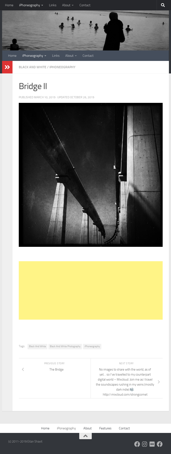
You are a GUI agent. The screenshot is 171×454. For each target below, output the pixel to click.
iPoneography (66, 428)
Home (9, 5)
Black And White (32, 67)
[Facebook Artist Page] (160, 444)
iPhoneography (29, 5)
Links (52, 5)
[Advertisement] (91, 290)
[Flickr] (152, 444)
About (66, 5)
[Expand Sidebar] (7, 67)
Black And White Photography (65, 346)
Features (105, 428)
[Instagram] (145, 444)
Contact (85, 5)
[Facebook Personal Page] (137, 444)
